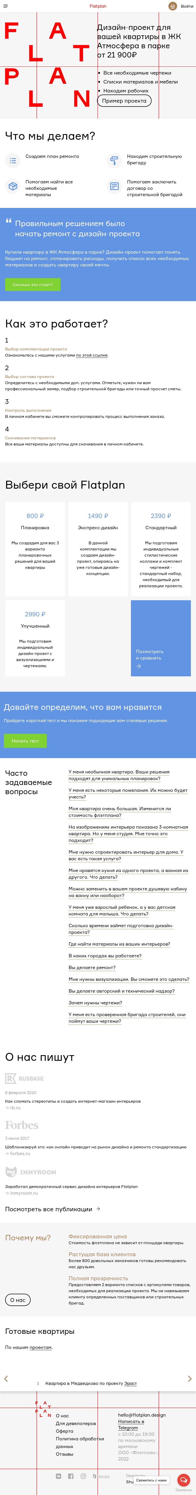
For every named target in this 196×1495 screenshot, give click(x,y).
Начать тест (25, 741)
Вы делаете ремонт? (92, 967)
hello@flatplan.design (142, 1415)
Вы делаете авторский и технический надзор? (122, 991)
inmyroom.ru (24, 1193)
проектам (41, 1347)
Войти (187, 6)
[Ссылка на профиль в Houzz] (101, 1475)
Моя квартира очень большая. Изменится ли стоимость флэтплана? (120, 812)
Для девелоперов (76, 1423)
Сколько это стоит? (33, 284)
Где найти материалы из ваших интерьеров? (119, 944)
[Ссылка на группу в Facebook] (71, 1475)
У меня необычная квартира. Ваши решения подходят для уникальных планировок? (119, 775)
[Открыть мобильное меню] (5, 6)
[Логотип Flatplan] (43, 1408)
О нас (18, 1300)
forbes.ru (20, 1153)
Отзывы (64, 1454)
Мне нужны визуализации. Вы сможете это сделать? (129, 979)
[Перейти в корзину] (172, 6)
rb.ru (15, 1107)
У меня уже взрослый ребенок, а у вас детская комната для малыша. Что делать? (122, 910)
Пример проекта (124, 100)
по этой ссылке (91, 355)
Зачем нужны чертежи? (95, 1002)
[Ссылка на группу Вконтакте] (58, 1475)
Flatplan (98, 6)
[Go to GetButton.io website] (184, 1489)
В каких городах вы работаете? (105, 955)
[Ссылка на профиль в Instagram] (83, 1475)
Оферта (64, 1431)
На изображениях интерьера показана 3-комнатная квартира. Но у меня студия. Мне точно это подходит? (128, 833)
